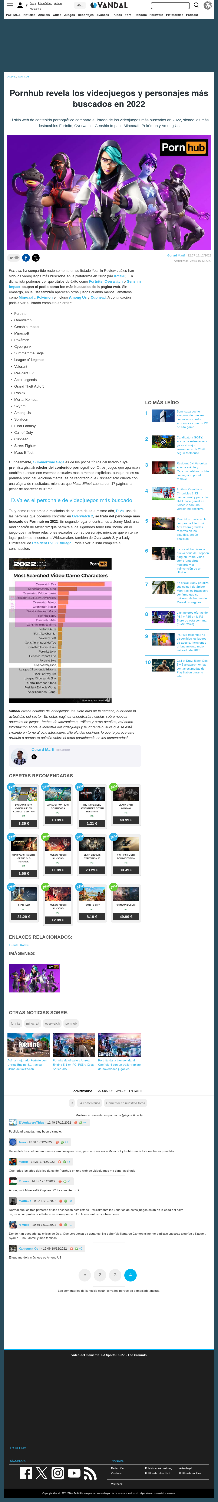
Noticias (29, 15)
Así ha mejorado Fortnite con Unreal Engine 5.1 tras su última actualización (27, 1065)
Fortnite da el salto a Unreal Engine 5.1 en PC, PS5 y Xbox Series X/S (73, 1065)
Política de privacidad (157, 1473)
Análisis (44, 15)
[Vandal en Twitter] (42, 1472)
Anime (58, 3)
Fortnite (95, 281)
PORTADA (13, 15)
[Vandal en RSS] (90, 1472)
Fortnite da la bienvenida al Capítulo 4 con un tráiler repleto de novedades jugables (119, 1065)
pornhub (71, 1023)
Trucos (117, 15)
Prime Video (45, 3)
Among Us (78, 297)
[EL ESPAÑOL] (208, 5)
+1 (66, 1142)
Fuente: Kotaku (19, 945)
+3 (68, 1161)
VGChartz (116, 1484)
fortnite (15, 1023)
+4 (84, 1122)
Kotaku (119, 276)
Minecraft (27, 297)
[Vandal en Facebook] (26, 1472)
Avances (102, 15)
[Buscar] (196, 5)
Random (141, 15)
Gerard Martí (176, 255)
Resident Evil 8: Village (51, 543)
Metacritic (35, 8)
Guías (57, 15)
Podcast (192, 15)
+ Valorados (104, 1091)
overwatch (52, 1023)
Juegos (69, 15)
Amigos (121, 1091)
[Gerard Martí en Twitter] (34, 756)
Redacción (117, 1468)
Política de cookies (190, 1473)
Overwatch (114, 281)
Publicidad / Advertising (158, 1468)
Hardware (156, 15)
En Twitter (137, 1091)
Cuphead (98, 297)
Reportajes (86, 15)
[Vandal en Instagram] (58, 1472)
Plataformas (174, 15)
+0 (69, 1201)
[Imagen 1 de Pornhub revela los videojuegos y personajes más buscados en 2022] (34, 978)
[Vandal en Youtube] (74, 1472)
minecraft (32, 1023)
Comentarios (82, 1091)
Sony (33, 3)
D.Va (120, 511)
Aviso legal (185, 1468)
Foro (128, 15)
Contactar (116, 1473)
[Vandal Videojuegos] (109, 5)
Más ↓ (80, 5)
